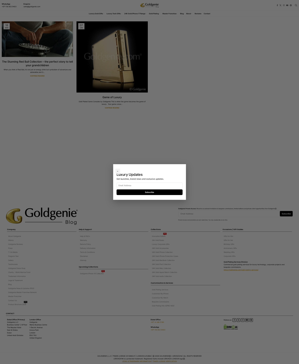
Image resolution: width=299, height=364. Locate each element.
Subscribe (149, 192)
